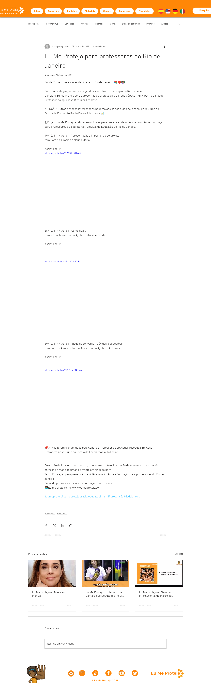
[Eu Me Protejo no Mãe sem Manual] (52, 573)
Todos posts (34, 24)
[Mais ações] (164, 47)
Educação (69, 24)
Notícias (85, 24)
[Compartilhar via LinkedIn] (62, 525)
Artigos (164, 24)
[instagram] (82, 673)
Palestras (62, 513)
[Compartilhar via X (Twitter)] (54, 525)
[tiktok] (95, 673)
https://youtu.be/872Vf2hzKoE (62, 261)
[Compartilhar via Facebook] (46, 525)
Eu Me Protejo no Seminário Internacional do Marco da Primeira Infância (156, 594)
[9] (135, 673)
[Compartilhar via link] (70, 525)
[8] (121, 673)
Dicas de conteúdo (131, 24)
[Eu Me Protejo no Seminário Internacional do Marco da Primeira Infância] (159, 573)
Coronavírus (52, 24)
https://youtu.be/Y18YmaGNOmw (64, 370)
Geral (113, 24)
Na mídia (99, 24)
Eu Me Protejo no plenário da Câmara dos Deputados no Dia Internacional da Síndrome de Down (104, 594)
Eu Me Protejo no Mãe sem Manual (48, 594)
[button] (178, 24)
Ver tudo (179, 554)
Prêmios (150, 24)
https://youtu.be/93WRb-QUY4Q (63, 153)
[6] (108, 673)
